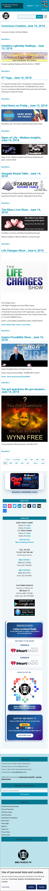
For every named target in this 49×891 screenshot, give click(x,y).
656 (43, 459)
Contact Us (4, 829)
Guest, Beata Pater (8, 325)
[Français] (47, 1)
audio (28, 525)
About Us (4, 826)
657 (6, 463)
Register (30, 6)
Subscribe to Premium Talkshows (11, 5)
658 (11, 463)
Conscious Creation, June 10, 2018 (23, 26)
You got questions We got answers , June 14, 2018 (23, 390)
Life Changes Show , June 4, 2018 (22, 250)
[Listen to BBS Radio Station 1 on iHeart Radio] (24, 650)
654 (32, 459)
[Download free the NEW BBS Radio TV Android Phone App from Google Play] (24, 603)
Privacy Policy (5, 832)
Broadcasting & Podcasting (10, 806)
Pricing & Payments (7, 809)
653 (26, 459)
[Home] (5, 16)
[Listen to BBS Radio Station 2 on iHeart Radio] (24, 663)
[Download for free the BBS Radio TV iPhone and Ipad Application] (24, 612)
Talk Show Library (6, 812)
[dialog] (24, 880)
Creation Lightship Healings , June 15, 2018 (22, 47)
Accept (41, 887)
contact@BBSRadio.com (19, 772)
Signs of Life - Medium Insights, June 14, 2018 (21, 139)
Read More (5, 39)
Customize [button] (5, 887)
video (28, 533)
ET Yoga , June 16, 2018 (16, 77)
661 (28, 463)
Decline (31, 887)
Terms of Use (5, 835)
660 (23, 463)
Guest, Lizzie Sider (23, 325)
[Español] (47, 6)
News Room (5, 820)
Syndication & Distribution (9, 818)
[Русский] (45, 6)
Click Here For (24, 540)
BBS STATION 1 (24, 560)
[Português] (47, 4)
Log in (37, 5)
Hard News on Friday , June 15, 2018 (24, 105)
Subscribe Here (25, 735)
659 (17, 463)
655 (38, 459)
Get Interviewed (6, 815)
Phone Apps (5, 823)
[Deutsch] (42, 4)
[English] (42, 1)
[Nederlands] (45, 1)
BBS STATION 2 (24, 570)
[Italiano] (45, 4)
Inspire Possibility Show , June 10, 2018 (22, 338)
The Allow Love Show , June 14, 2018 (21, 211)
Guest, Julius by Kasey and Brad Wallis (15, 377)
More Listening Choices (24, 542)
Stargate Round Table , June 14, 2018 (21, 175)
